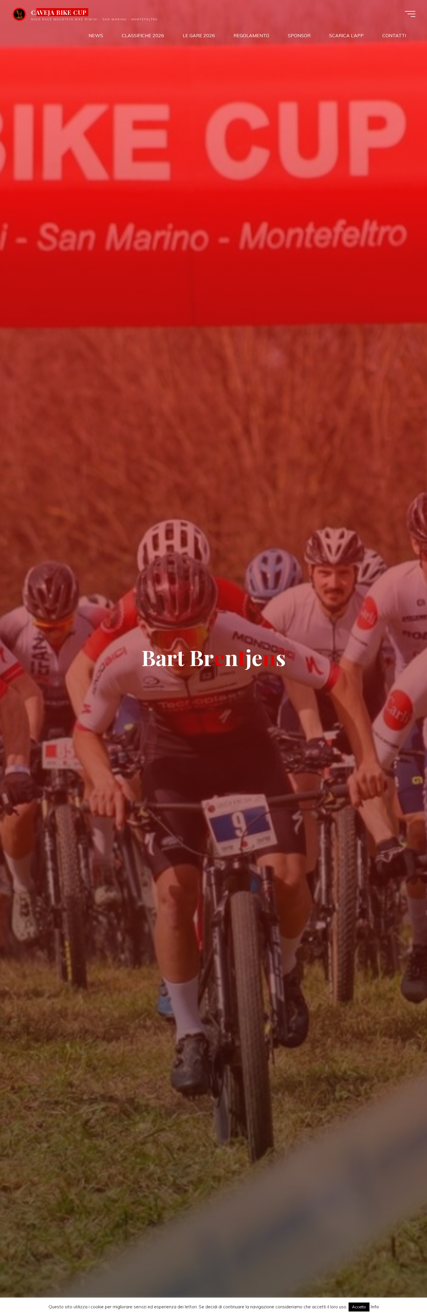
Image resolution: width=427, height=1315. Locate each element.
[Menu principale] (410, 14)
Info (375, 1306)
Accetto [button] (359, 1307)
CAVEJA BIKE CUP (59, 12)
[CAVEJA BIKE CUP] (19, 14)
